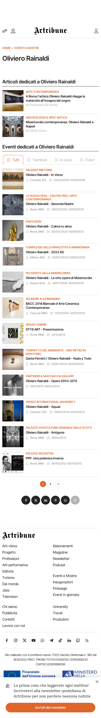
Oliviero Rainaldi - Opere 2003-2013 (51, 381)
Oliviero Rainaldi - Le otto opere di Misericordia (59, 278)
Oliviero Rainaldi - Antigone (45, 432)
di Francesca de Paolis (42, 105)
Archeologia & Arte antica (46, 117)
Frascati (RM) (38, 313)
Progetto (9, 552)
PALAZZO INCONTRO (40, 453)
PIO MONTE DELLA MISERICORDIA (48, 273)
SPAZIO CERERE (36, 324)
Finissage (60, 588)
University (60, 606)
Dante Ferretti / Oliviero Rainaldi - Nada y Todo (58, 358)
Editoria (8, 571)
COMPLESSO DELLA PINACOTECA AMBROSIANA (57, 247)
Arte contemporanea (42, 91)
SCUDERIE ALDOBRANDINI (43, 299)
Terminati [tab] (40, 160)
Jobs (5, 590)
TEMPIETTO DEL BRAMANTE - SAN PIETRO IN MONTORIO (56, 352)
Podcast (59, 565)
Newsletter (61, 558)
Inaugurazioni (63, 582)
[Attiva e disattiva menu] (4, 31)
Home (6, 48)
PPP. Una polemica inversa (44, 458)
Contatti (8, 619)
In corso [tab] (66, 160)
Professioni (10, 558)
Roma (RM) (37, 209)
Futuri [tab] (89, 160)
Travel (57, 613)
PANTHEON (33, 221)
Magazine (60, 552)
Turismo (8, 577)
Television (10, 596)
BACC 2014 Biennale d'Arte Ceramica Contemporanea (52, 306)
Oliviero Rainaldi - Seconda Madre (50, 204)
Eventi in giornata (66, 594)
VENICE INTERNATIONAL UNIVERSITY (50, 402)
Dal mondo (10, 584)
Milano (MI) (37, 257)
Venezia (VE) (38, 412)
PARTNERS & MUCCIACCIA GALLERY (50, 376)
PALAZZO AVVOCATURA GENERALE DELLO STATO (59, 427)
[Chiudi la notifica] (97, 681)
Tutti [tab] (15, 160)
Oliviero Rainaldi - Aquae (43, 407)
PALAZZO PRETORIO (39, 170)
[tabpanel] (50, 326)
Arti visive (9, 546)
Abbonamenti (63, 546)
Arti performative (15, 565)
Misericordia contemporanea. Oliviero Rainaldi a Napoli (59, 124)
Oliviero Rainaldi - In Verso (44, 175)
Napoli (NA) (37, 283)
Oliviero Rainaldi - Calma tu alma (49, 226)
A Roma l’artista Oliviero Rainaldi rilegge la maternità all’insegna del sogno (55, 98)
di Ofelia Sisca (36, 130)
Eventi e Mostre (27, 48)
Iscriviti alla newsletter (50, 707)
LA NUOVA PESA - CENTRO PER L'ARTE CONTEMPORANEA (51, 197)
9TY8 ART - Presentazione (44, 329)
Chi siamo (9, 606)
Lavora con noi (13, 625)
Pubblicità (9, 613)
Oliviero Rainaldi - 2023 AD (45, 252)
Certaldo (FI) (38, 180)
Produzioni (61, 619)
